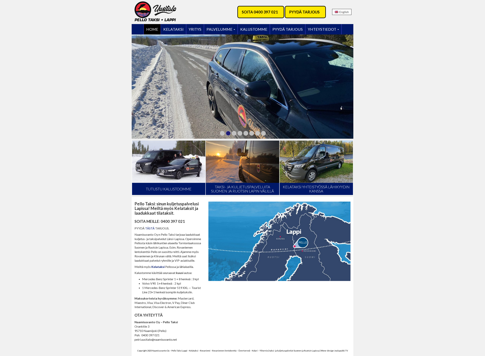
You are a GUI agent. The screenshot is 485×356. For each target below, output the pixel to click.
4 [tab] (240, 133)
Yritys (195, 29)
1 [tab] (222, 133)
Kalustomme (253, 29)
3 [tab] (234, 133)
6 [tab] (251, 133)
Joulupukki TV (341, 350)
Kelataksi (173, 29)
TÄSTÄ (150, 228)
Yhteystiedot (322, 29)
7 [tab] (257, 133)
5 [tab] (245, 133)
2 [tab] (228, 133)
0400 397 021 (266, 12)
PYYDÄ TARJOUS (304, 12)
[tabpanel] (242, 86)
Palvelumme (220, 29)
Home (152, 29)
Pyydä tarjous (287, 29)
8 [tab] (263, 133)
